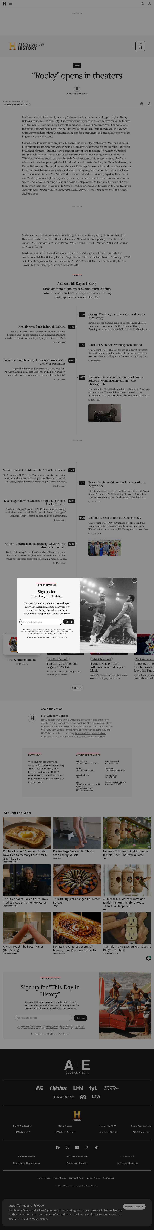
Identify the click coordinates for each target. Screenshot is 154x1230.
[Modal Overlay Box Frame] (77, 615)
